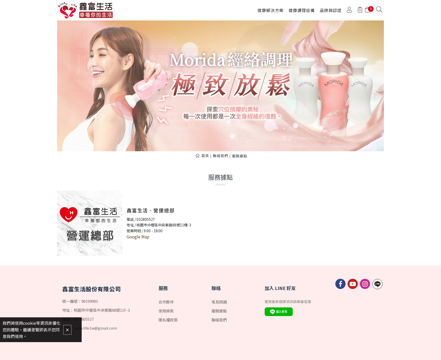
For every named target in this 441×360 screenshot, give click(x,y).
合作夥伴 (166, 302)
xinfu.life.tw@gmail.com (95, 328)
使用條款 (166, 310)
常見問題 (219, 302)
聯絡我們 (220, 155)
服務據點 (239, 155)
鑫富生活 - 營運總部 (151, 210)
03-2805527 (84, 319)
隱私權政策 (168, 319)
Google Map (138, 237)
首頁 (205, 155)
